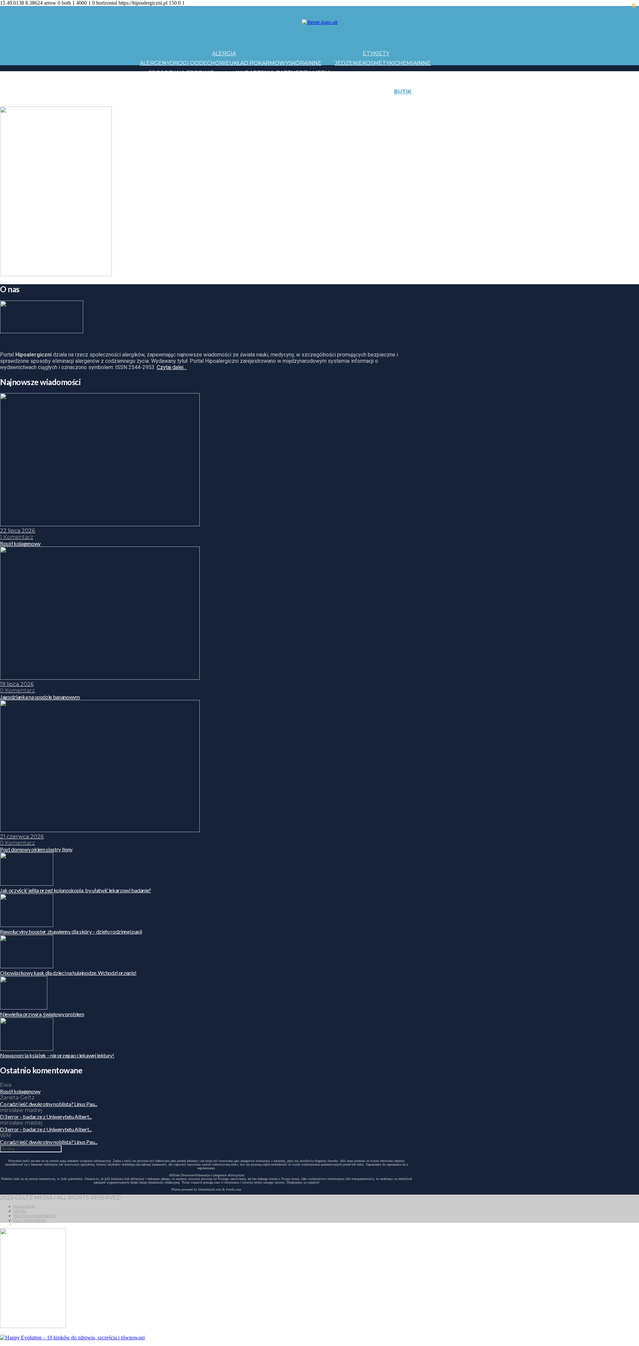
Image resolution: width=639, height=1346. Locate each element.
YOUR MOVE (370, 101)
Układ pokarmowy (259, 63)
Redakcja (462, 101)
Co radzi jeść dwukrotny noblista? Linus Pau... (48, 1104)
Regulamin (24, 1206)
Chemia (406, 63)
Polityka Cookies (29, 1220)
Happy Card (191, 101)
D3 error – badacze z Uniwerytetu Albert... (46, 1116)
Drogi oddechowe (199, 63)
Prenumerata (498, 101)
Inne (314, 63)
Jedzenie (348, 63)
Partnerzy (293, 73)
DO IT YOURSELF (330, 101)
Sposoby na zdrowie (181, 73)
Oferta (20, 1211)
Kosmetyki (378, 63)
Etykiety (376, 53)
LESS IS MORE (288, 101)
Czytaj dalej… (172, 367)
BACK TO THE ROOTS (239, 101)
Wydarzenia (255, 73)
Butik (403, 92)
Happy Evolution (257, 92)
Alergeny (155, 63)
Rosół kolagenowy (20, 1091)
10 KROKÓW (156, 101)
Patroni (300, 82)
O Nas (439, 101)
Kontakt (469, 92)
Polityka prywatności (34, 1216)
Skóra (298, 63)
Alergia (224, 53)
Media (322, 73)
